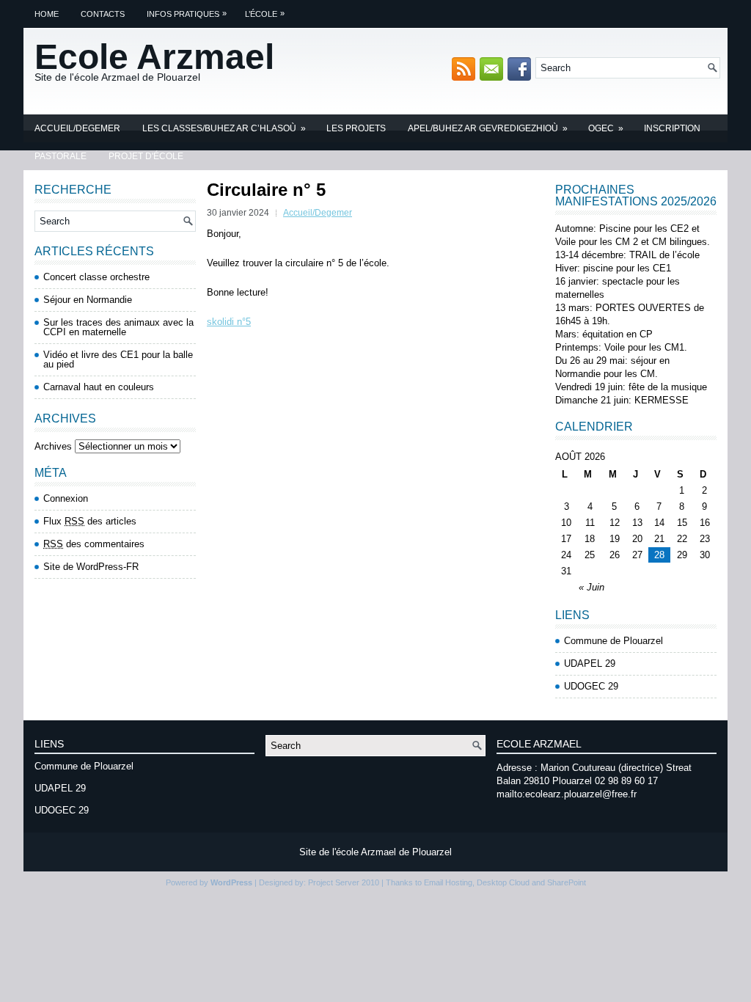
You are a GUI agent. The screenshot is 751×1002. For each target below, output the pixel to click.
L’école (265, 13)
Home (46, 14)
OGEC (605, 128)
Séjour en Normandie (87, 299)
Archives (53, 446)
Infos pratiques (187, 13)
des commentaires (93, 543)
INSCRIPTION (672, 128)
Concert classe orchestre (96, 276)
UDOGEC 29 (591, 686)
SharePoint (566, 882)
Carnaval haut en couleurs (98, 386)
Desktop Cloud (503, 882)
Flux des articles (89, 521)
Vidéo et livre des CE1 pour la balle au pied (118, 359)
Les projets (356, 128)
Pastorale (60, 156)
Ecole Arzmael (154, 56)
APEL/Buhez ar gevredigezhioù (488, 128)
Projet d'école (146, 156)
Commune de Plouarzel (613, 640)
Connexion (65, 498)
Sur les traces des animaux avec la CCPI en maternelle (118, 327)
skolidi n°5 (229, 321)
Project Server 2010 (343, 882)
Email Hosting (448, 882)
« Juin (591, 587)
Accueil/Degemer (77, 128)
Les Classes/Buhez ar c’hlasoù (224, 128)
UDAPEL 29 (589, 663)
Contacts (103, 14)
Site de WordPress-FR (91, 566)
